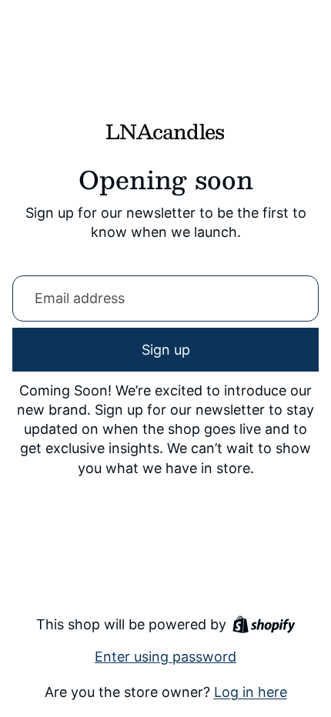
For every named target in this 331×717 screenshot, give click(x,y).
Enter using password (165, 657)
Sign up (166, 350)
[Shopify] (264, 624)
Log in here (250, 692)
